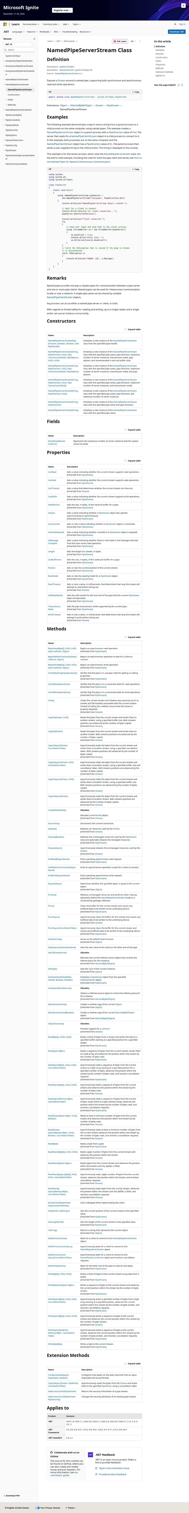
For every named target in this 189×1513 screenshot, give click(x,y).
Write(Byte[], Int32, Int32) (60, 1274)
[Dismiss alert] (183, 5)
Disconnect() (53, 823)
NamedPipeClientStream (84, 136)
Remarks (160, 53)
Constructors (162, 57)
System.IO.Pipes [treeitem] (13, 56)
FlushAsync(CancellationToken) (62, 928)
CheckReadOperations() (59, 684)
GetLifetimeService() (57, 952)
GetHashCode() (55, 939)
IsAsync (51, 513)
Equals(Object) (55, 883)
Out (134, 132)
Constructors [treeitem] (14, 94)
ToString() (52, 1230)
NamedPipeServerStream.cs (68, 73)
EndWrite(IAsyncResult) (59, 875)
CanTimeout (53, 488)
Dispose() (52, 828)
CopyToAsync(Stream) (58, 796)
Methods (160, 68)
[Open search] (175, 24)
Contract (105, 1028)
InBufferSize (54, 504)
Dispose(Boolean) (56, 837)
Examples (160, 50)
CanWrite (52, 496)
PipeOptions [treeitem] (11, 135)
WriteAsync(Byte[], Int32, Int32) (62, 1316)
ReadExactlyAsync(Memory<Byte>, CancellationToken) (58, 1191)
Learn (50, 41)
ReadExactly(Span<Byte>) (59, 1163)
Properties (160, 64)
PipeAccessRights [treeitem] (14, 115)
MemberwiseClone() (57, 1004)
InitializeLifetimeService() (59, 988)
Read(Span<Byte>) (56, 1051)
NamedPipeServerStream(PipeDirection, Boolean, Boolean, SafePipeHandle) (63, 343)
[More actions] (139, 41)
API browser (69, 41)
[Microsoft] (5, 24)
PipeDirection (116, 132)
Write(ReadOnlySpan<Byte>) (61, 1285)
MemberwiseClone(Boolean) (61, 1012)
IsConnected (54, 524)
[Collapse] (34, 39)
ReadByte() (53, 1143)
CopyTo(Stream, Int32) (58, 717)
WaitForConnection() (57, 1238)
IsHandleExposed (56, 532)
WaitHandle (96, 815)
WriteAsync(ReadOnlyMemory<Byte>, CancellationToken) (61, 1333)
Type (91, 968)
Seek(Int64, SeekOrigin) (59, 1211)
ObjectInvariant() (56, 1023)
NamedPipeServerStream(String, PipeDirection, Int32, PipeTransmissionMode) (63, 382)
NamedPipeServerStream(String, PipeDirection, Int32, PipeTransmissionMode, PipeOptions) (63, 368)
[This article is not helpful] (182, 85)
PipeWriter (106, 1386)
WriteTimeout (54, 614)
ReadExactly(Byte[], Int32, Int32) (63, 1152)
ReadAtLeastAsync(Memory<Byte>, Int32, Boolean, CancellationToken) (61, 1132)
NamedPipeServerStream (60, 132)
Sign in (182, 24)
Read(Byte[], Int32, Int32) (59, 1037)
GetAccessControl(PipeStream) (62, 1391)
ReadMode (53, 576)
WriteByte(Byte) (55, 1344)
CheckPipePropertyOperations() (62, 673)
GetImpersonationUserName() (62, 947)
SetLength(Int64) (56, 1222)
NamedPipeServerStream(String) (63, 410)
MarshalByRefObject (81, 105)
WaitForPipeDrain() (56, 1265)
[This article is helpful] (178, 85)
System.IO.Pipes (66, 66)
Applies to (160, 75)
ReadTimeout (54, 584)
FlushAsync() (54, 917)
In (111, 144)
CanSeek (52, 480)
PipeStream (113, 105)
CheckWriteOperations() (59, 692)
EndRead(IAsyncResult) (58, 859)
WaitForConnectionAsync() (60, 1246)
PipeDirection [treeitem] (12, 130)
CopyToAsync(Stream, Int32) (61, 779)
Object (63, 105)
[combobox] (19, 44)
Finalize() (52, 894)
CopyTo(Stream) (55, 731)
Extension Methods (164, 72)
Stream (61, 80)
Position (51, 567)
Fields (158, 61)
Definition (160, 46)
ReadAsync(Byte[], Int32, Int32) (62, 1084)
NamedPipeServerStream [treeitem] (20, 89)
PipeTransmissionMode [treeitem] (16, 164)
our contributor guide (64, 1474)
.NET (58, 41)
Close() (51, 700)
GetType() (52, 968)
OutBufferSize (54, 559)
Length (51, 551)
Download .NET (177, 31)
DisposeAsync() (55, 848)
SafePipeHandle (55, 595)
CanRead (52, 472)
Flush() (51, 905)
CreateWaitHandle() (57, 810)
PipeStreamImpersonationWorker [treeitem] (20, 157)
